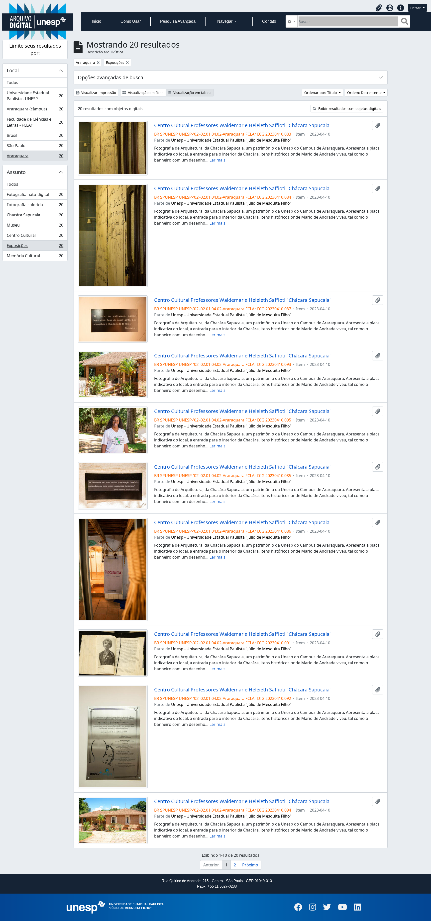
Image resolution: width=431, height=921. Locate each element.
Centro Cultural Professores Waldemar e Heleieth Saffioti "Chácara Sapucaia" (242, 125)
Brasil (34, 137)
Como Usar (130, 21)
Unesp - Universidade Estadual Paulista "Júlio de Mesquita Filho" (231, 140)
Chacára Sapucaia (34, 216)
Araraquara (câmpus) (34, 110)
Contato (269, 21)
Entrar (416, 7)
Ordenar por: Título (321, 92)
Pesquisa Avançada (178, 21)
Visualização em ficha (145, 92)
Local (13, 70)
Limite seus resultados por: (35, 49)
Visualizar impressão (98, 92)
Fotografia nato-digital (34, 196)
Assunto (16, 172)
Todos (12, 82)
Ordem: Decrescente (365, 92)
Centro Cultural (34, 237)
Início (96, 21)
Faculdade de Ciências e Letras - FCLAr (34, 122)
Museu (34, 226)
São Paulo (34, 147)
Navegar (225, 21)
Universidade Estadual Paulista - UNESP (34, 95)
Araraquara (34, 157)
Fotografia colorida (34, 206)
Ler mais (217, 160)
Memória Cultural (34, 257)
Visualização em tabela (192, 92)
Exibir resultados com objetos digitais (349, 108)
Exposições (34, 247)
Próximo (250, 865)
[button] (378, 7)
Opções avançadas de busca (110, 77)
